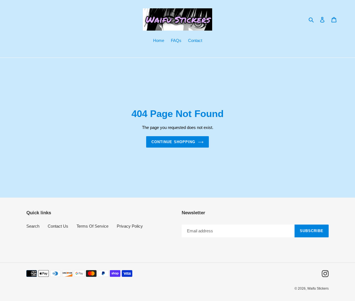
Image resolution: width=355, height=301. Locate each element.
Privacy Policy (130, 226)
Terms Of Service (92, 226)
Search (32, 226)
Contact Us (58, 226)
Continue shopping (173, 142)
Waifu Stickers (318, 288)
